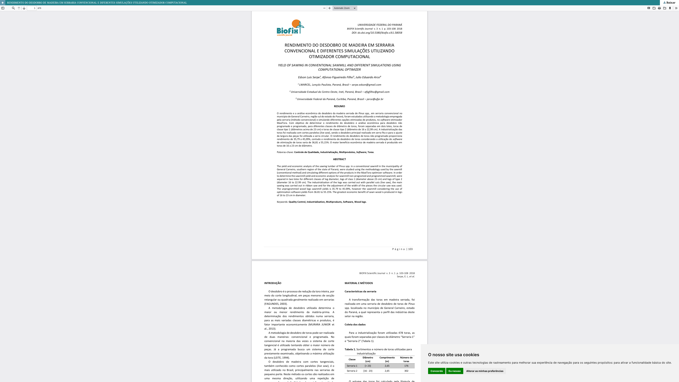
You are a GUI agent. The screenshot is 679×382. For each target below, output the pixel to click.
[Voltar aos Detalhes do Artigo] (2, 2)
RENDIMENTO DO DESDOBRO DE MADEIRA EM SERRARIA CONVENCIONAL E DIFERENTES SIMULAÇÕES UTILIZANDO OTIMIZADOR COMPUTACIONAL (97, 2)
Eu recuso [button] (455, 370)
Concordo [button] (437, 370)
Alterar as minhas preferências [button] (484, 370)
